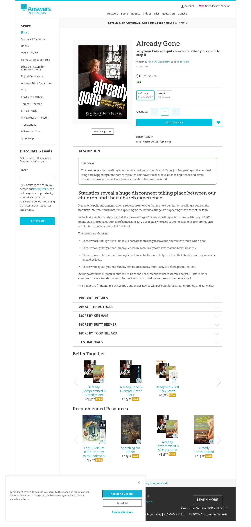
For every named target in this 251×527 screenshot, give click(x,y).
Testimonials (91, 342)
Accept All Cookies (122, 493)
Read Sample (101, 131)
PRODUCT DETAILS (93, 298)
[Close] (139, 482)
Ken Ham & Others (32, 97)
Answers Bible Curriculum (36, 83)
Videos (147, 13)
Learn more (207, 499)
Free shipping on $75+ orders (152, 141)
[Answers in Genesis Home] (36, 10)
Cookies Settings (122, 512)
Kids (156, 13)
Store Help (27, 138)
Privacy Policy (41, 188)
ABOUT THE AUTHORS (96, 307)
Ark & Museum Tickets (34, 117)
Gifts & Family (29, 110)
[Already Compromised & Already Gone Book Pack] (94, 371)
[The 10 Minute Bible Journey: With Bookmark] (94, 429)
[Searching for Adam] (130, 429)
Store (124, 13)
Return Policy (143, 137)
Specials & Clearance (33, 39)
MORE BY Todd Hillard (98, 333)
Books (25, 45)
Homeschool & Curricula (35, 59)
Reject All (122, 503)
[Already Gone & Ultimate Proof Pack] (130, 371)
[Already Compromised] (203, 429)
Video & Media (29, 52)
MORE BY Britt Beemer (97, 324)
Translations (28, 124)
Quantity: (142, 111)
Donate (182, 13)
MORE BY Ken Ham (93, 315)
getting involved (157, 483)
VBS (23, 90)
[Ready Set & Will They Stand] (167, 371)
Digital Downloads (32, 76)
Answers (112, 13)
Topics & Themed (31, 103)
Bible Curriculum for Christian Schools (33, 68)
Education (168, 13)
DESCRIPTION (89, 151)
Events (135, 13)
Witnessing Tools (31, 131)
